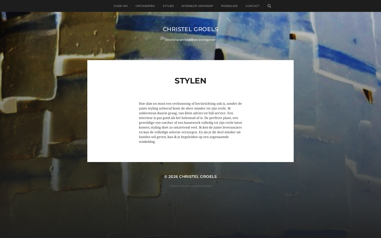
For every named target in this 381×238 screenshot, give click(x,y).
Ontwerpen (145, 6)
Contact (252, 6)
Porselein (229, 6)
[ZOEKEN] (269, 6)
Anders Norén (200, 186)
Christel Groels (190, 29)
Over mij (121, 6)
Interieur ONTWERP (197, 6)
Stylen (168, 6)
